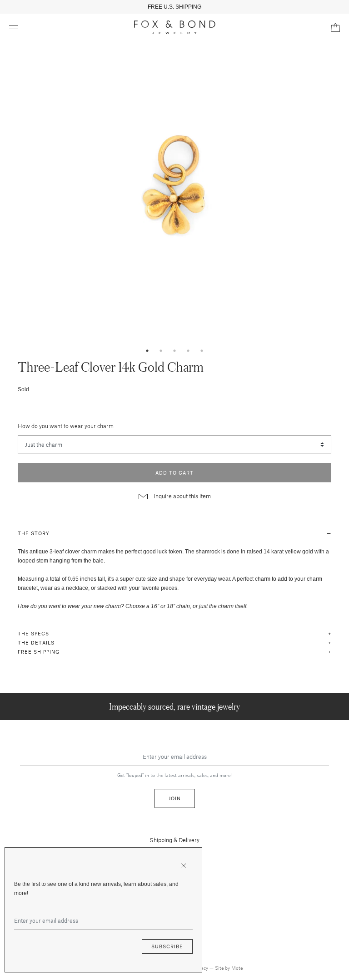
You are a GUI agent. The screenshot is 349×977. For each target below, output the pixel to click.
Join (175, 798)
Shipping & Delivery (174, 840)
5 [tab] (201, 350)
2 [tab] (160, 350)
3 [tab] (174, 350)
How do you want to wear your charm (66, 426)
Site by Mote (229, 968)
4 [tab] (188, 350)
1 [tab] (147, 350)
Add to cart (174, 473)
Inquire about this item (181, 496)
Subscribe (167, 946)
